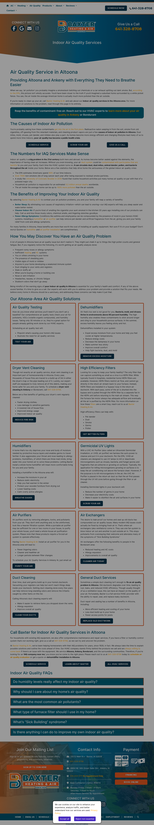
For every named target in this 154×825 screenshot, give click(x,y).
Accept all (64, 819)
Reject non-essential (85, 819)
